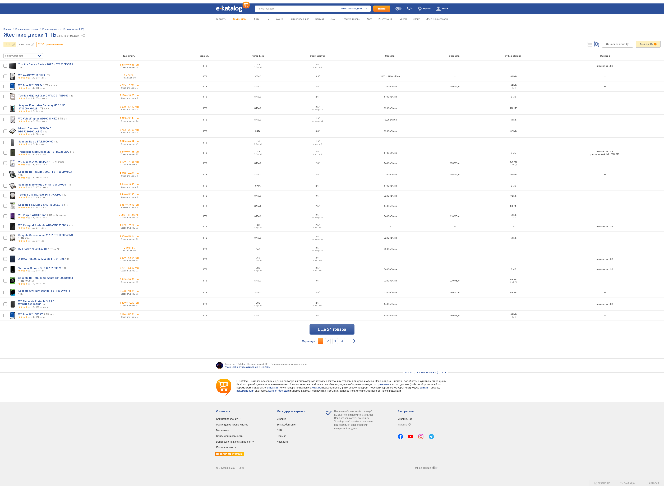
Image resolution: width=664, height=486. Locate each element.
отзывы (317, 387)
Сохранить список (52, 44)
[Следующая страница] (354, 341)
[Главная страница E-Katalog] (233, 8)
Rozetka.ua (128, 78)
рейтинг (424, 387)
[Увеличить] (12, 66)
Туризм (402, 19)
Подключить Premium (229, 453)
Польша (281, 436)
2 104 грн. (129, 247)
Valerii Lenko (231, 367)
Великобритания (286, 424)
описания (272, 387)
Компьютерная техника (26, 29)
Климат (319, 19)
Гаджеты (221, 19)
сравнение (383, 384)
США (280, 430)
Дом (332, 19)
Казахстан (283, 441)
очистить (24, 44)
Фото (257, 19)
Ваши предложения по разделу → (289, 364)
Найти (382, 8)
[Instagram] (420, 436)
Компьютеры (240, 19)
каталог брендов (278, 390)
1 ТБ (8, 44)
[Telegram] (431, 436)
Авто (369, 19)
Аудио (279, 19)
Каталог (7, 29)
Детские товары (351, 19)
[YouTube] (410, 436)
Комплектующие (50, 29)
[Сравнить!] (5, 66)
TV (268, 19)
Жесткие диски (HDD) (73, 29)
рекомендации (245, 390)
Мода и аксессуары (437, 19)
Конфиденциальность (229, 436)
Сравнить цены (129, 67)
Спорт (416, 19)
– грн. (129, 64)
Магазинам (222, 430)
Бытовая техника (299, 19)
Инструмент (385, 19)
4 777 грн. (129, 75)
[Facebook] (400, 436)
